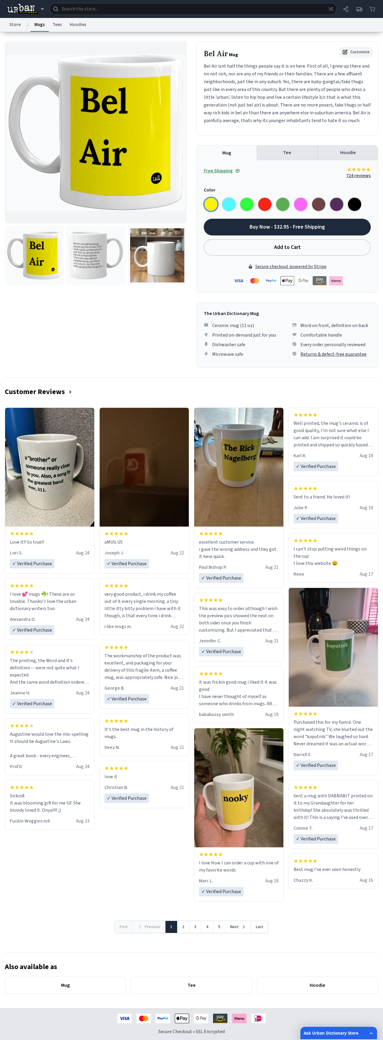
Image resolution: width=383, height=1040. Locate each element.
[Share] (346, 9)
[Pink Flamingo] (301, 204)
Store (15, 25)
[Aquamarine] (229, 204)
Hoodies (78, 25)
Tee (287, 152)
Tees (57, 25)
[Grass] (283, 204)
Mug (226, 153)
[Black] (354, 204)
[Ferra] (318, 204)
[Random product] (330, 9)
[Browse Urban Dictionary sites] (25, 9)
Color (209, 190)
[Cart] (372, 9)
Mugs (39, 25)
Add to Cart (287, 247)
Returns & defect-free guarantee (333, 354)
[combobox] (193, 9)
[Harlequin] (247, 204)
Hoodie (348, 152)
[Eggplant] (336, 204)
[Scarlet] (265, 204)
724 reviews (358, 175)
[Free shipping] (359, 9)
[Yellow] (211, 204)
